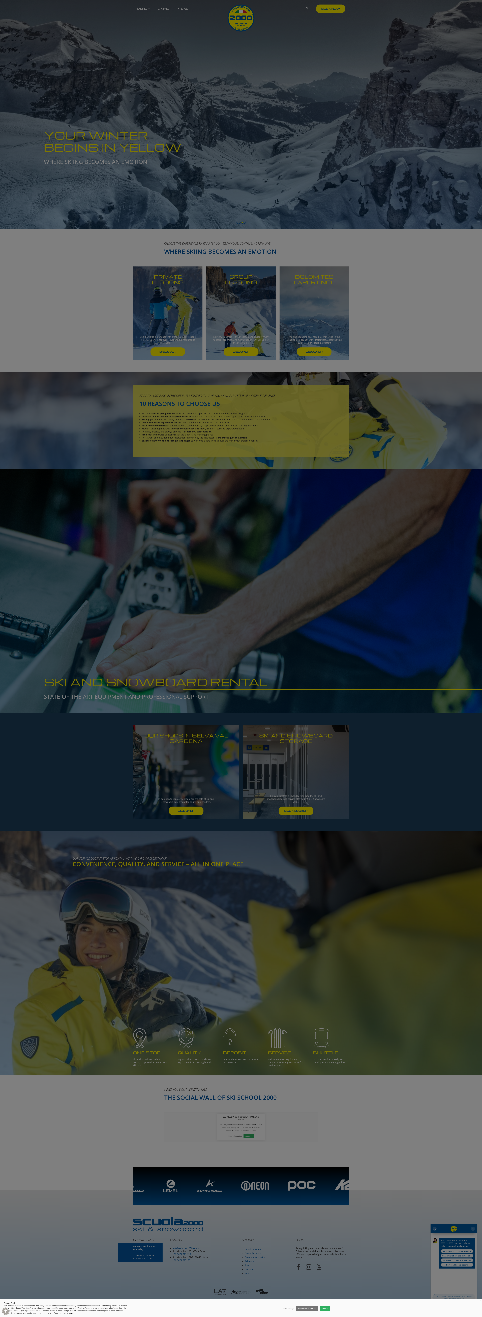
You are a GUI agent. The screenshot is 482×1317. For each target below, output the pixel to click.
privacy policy (67, 1313)
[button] (6, 1311)
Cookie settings (288, 1308)
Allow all (324, 1308)
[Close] (8, 1309)
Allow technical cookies (307, 1308)
